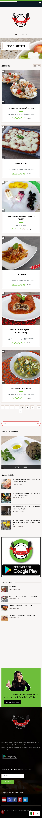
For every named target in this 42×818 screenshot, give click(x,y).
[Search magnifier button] (38, 423)
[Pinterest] (20, 799)
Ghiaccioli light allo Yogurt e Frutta (21, 217)
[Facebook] (14, 799)
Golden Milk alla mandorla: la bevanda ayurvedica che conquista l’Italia (27, 522)
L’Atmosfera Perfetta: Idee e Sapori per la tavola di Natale (26, 494)
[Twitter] (25, 799)
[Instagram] (9, 799)
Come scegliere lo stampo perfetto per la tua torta (26, 508)
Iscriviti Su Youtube (12, 702)
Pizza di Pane (21, 163)
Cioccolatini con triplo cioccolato (23, 596)
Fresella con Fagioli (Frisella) (21, 108)
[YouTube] (4, 799)
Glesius (28, 810)
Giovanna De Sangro (17, 114)
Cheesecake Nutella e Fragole (20, 606)
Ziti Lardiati (21, 274)
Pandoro (12, 587)
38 (39, 407)
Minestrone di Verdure (21, 388)
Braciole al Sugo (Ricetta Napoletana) (21, 331)
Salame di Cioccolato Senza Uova (22, 615)
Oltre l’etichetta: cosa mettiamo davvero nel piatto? (26, 481)
